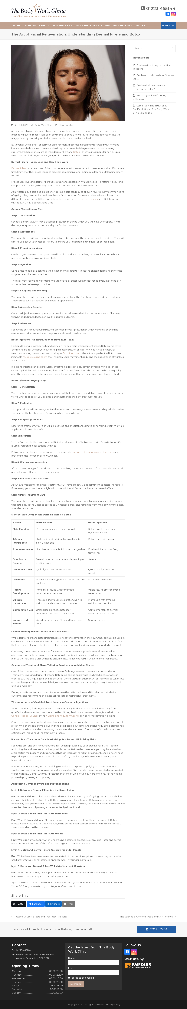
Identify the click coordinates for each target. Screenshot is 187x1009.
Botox (76, 152)
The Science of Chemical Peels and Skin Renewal (146, 917)
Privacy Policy (113, 1004)
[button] (18, 904)
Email (71, 968)
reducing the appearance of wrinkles (93, 452)
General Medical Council (24, 716)
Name (71, 958)
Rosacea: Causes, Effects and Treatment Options (39, 917)
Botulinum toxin (72, 353)
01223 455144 (161, 8)
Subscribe (76, 984)
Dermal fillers (18, 168)
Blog (61, 125)
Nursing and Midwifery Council (63, 716)
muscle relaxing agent (35, 357)
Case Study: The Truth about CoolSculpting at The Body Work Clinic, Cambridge (151, 109)
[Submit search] (173, 48)
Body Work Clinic (43, 125)
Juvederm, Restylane (87, 199)
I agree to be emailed (82, 978)
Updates (69, 125)
